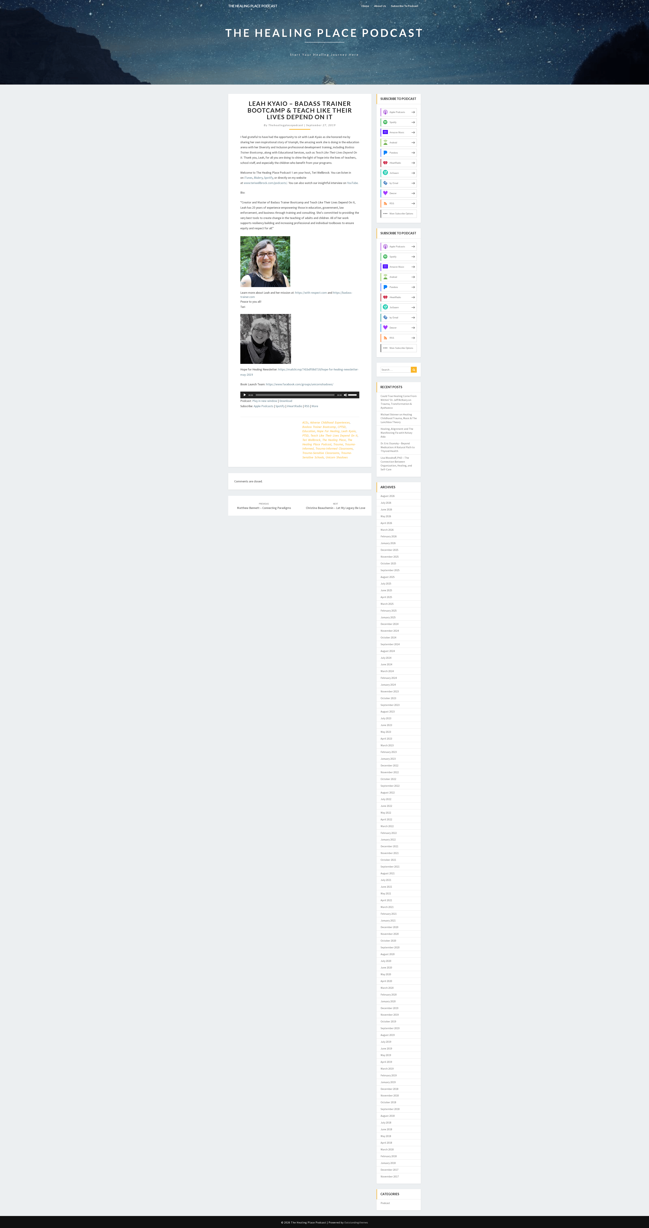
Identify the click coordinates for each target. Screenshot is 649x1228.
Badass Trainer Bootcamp (319, 427)
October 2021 (388, 859)
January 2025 (388, 617)
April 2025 (386, 597)
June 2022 (386, 806)
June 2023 (386, 725)
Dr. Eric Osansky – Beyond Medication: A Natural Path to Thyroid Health (398, 447)
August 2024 (388, 651)
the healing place (334, 440)
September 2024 (390, 644)
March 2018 (387, 1149)
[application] (299, 395)
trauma (338, 444)
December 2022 (389, 765)
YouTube (352, 183)
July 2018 (386, 1122)
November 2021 (390, 853)
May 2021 (386, 893)
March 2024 (387, 671)
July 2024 (386, 657)
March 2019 (387, 1068)
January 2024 (388, 684)
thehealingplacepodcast (285, 125)
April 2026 (386, 523)
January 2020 (388, 1001)
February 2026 (389, 536)
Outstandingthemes (356, 1222)
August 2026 (388, 496)
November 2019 (390, 1014)
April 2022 (386, 819)
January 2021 (388, 920)
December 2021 (389, 846)
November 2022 (390, 772)
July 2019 (386, 1041)
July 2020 (386, 961)
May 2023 (386, 731)
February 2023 (389, 752)
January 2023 (388, 758)
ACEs (305, 422)
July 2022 (386, 799)
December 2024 (389, 624)
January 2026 (388, 543)
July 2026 (386, 502)
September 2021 (390, 866)
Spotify (268, 178)
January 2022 (388, 839)
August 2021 (388, 873)
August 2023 (388, 711)
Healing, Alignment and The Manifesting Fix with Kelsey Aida (397, 432)
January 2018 (388, 1163)
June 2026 (386, 509)
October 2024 (388, 637)
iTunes (248, 178)
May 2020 (386, 974)
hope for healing (328, 431)
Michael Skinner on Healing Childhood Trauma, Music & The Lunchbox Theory (399, 418)
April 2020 (386, 981)
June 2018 (386, 1129)
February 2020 (389, 994)
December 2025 (389, 550)
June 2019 (386, 1048)
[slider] (353, 395)
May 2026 (386, 516)
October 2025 (388, 563)
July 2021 (386, 880)
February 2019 (389, 1075)
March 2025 (387, 603)
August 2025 (388, 577)
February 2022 (389, 833)
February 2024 (389, 678)
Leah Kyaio (348, 431)
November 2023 (390, 691)
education (308, 431)
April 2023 (386, 738)
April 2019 (386, 1061)
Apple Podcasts (263, 406)
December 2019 (389, 1008)
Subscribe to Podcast (404, 5)
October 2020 (388, 940)
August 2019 (388, 1035)
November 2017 (390, 1176)
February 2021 (389, 913)
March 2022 (387, 826)
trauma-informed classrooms (334, 448)
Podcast (385, 1203)
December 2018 (389, 1089)
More (314, 406)
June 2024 (386, 664)
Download (285, 401)
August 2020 (388, 954)
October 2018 (388, 1102)
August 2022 (388, 792)
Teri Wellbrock (311, 440)
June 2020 (386, 967)
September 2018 (390, 1109)
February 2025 (389, 610)
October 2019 (388, 1021)
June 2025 (386, 590)
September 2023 (390, 705)
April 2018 (386, 1142)
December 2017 (389, 1169)
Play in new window (264, 401)
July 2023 (386, 718)
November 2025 (390, 556)
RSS (306, 406)
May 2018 (386, 1136)
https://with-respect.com (311, 293)
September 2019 (390, 1028)
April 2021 (386, 900)
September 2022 (390, 785)
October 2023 (388, 698)
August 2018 (388, 1115)
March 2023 (387, 745)
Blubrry (258, 178)
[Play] (244, 395)
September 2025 (390, 570)
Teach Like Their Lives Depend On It (333, 435)
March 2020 (387, 987)
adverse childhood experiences (330, 422)
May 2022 (386, 812)
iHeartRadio (294, 406)
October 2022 (388, 779)
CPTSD (342, 427)
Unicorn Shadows (337, 457)
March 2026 (387, 529)
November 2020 (390, 933)
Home (365, 5)
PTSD (305, 435)
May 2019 (386, 1055)
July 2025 (386, 583)
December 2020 (389, 927)
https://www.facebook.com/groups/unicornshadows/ (299, 384)
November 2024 (390, 630)
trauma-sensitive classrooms (320, 453)
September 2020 (390, 947)
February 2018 (389, 1156)
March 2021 (387, 907)
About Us (380, 5)
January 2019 (388, 1082)
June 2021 (386, 886)
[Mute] (345, 395)
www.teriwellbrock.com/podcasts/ (265, 183)
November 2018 (390, 1095)
